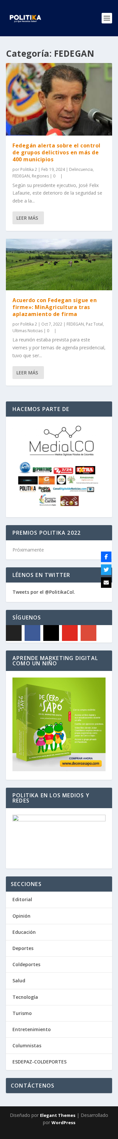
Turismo (22, 1013)
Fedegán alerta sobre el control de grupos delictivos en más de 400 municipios (56, 152)
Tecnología (25, 997)
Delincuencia (81, 169)
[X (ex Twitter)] (14, 633)
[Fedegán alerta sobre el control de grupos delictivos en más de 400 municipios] (59, 99)
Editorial (22, 899)
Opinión (21, 916)
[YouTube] (70, 633)
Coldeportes (26, 964)
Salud (18, 980)
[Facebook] (32, 633)
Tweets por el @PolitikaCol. (43, 592)
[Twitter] (106, 569)
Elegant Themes (57, 1115)
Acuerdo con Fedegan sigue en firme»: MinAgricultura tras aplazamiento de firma (54, 307)
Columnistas (26, 1045)
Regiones (40, 176)
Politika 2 (28, 169)
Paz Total (94, 324)
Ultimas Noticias (27, 330)
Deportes (22, 948)
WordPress (63, 1122)
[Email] (106, 582)
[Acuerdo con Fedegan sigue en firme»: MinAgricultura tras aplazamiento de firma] (59, 264)
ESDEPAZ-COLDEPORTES (39, 1062)
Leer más (27, 218)
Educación (24, 932)
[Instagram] (51, 633)
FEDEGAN (21, 176)
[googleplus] (88, 633)
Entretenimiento (31, 1029)
